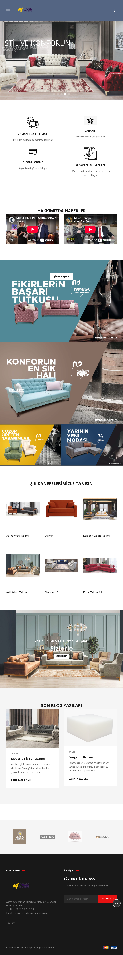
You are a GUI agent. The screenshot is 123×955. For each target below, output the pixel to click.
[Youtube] (8, 922)
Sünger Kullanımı (81, 757)
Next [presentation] (116, 539)
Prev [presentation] (7, 539)
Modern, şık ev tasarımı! (28, 758)
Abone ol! (107, 898)
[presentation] (7, 748)
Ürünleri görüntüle (96, 591)
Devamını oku (16, 537)
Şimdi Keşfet (17, 76)
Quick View (34, 537)
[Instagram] (13, 922)
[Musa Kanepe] (26, 10)
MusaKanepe (26, 947)
